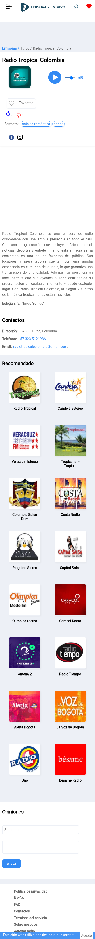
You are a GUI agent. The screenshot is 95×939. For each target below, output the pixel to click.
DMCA (19, 898)
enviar (11, 864)
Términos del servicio (30, 918)
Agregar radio (24, 931)
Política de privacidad (31, 891)
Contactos (22, 911)
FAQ (17, 904)
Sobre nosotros (26, 924)
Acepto (86, 935)
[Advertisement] (47, 33)
